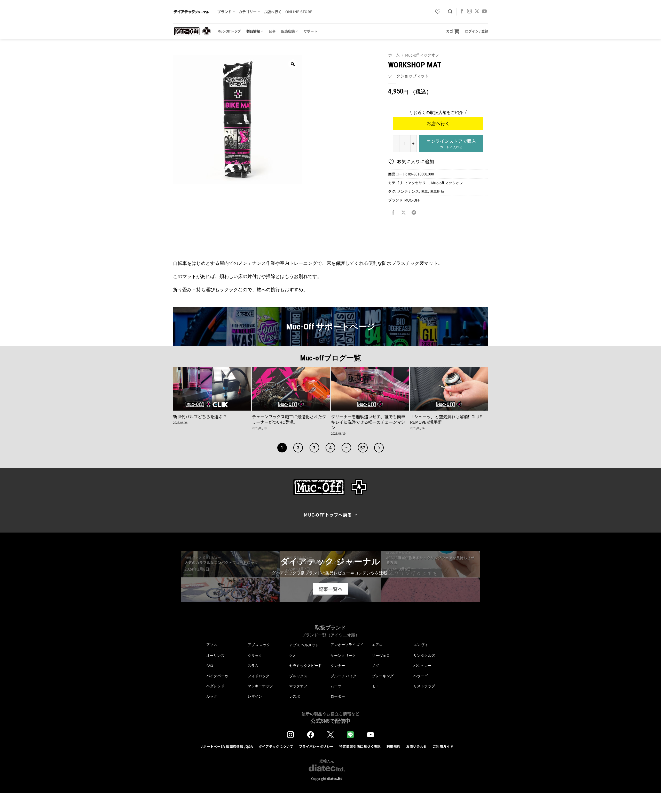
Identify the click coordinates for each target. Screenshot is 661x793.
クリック (255, 655)
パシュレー (422, 666)
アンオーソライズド (346, 645)
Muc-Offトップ (229, 31)
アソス (211, 645)
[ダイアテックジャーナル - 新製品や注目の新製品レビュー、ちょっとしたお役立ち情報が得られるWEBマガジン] (191, 11)
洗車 (424, 191)
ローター (337, 696)
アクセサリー (418, 182)
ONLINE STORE (298, 11)
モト (375, 686)
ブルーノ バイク (343, 676)
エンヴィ (420, 645)
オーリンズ (215, 655)
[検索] (450, 11)
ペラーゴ (420, 676)
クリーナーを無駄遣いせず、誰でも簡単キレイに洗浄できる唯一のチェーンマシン (368, 422)
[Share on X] (403, 212)
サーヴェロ (381, 655)
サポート (310, 31)
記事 (272, 31)
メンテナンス (408, 191)
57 (362, 447)
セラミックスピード (305, 666)
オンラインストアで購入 (451, 143)
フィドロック (258, 676)
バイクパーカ (217, 676)
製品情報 (253, 31)
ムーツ (335, 686)
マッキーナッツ (260, 686)
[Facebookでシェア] (393, 212)
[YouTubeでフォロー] (484, 11)
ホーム (394, 55)
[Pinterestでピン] (414, 212)
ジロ (210, 666)
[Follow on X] (477, 11)
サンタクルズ (424, 655)
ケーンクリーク (343, 655)
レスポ (294, 696)
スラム (253, 666)
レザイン (255, 696)
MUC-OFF (412, 200)
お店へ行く (273, 11)
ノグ (375, 666)
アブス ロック (259, 645)
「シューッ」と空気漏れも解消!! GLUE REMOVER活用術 (446, 419)
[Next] (379, 447)
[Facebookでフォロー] (462, 11)
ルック (211, 696)
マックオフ (298, 686)
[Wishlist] (437, 11)
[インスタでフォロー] (469, 11)
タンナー (337, 666)
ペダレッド (215, 686)
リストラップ (424, 686)
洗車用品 (437, 191)
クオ (292, 655)
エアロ (377, 645)
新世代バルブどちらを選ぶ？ (200, 416)
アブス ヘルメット (304, 645)
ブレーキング (383, 676)
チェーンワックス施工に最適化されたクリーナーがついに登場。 (289, 419)
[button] (452, 31)
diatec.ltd (334, 778)
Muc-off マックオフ (422, 55)
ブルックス (298, 676)
